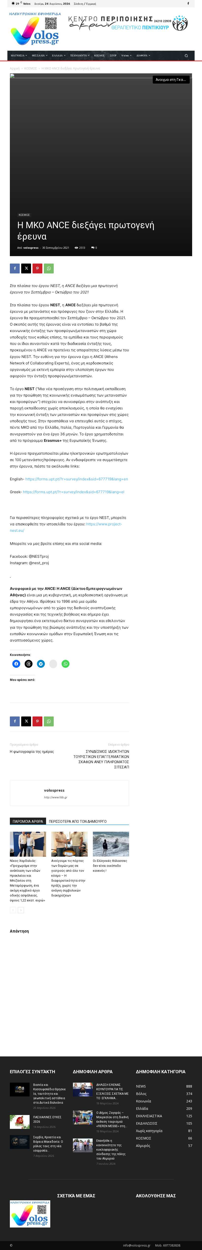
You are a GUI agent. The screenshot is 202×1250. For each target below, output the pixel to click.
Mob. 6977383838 (167, 1245)
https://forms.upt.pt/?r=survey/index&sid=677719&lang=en (76, 479)
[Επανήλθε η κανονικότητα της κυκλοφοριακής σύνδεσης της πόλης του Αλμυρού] (83, 1145)
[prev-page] (13, 910)
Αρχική (15, 68)
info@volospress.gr (137, 1245)
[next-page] (21, 910)
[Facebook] (188, 4)
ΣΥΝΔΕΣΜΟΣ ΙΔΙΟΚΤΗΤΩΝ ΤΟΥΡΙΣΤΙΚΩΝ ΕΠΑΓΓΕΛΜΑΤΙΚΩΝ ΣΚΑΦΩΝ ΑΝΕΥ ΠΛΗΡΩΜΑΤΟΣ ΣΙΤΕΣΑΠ (101, 759)
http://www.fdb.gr (55, 797)
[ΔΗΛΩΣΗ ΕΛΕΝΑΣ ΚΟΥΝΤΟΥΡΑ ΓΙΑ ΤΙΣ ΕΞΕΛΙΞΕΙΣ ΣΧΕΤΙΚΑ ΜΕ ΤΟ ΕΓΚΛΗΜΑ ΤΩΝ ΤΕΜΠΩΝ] (83, 1089)
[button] (186, 55)
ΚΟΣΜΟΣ (30, 68)
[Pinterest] (37, 268)
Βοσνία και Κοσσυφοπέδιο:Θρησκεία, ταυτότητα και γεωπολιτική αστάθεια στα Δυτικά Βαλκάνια (49, 1093)
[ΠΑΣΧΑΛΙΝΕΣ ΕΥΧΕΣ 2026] (20, 1122)
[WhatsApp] (49, 268)
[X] (26, 268)
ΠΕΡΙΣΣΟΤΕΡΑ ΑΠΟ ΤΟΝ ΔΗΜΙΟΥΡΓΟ (78, 822)
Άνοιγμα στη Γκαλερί (173, 79)
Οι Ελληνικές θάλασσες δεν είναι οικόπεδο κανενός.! (110, 865)
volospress (30, 247)
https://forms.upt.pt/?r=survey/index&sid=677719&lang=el (73, 492)
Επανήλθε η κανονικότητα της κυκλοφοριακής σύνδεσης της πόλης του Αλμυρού (111, 1149)
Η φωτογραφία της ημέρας (32, 751)
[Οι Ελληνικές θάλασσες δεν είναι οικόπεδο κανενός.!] (111, 844)
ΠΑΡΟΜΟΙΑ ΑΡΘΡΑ (28, 822)
